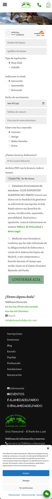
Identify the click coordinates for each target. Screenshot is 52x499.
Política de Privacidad (29, 227)
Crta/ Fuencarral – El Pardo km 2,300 (25, 431)
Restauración (14, 375)
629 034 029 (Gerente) (16, 311)
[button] (48, 448)
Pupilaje (11, 357)
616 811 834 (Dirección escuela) (21, 306)
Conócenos (13, 339)
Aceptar (26, 473)
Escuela (11, 351)
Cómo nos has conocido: (18, 127)
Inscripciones (14, 334)
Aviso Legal (14, 231)
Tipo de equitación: (16, 58)
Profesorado (14, 363)
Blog (9, 345)
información (17, 388)
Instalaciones (14, 369)
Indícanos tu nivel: (15, 76)
